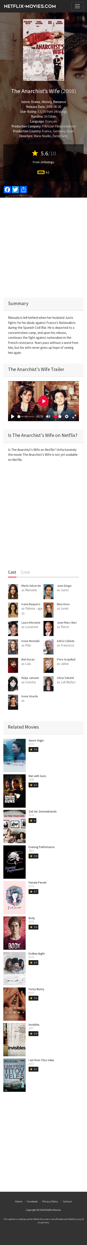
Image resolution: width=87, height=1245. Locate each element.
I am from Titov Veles (41, 1060)
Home (18, 1201)
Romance (59, 102)
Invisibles (34, 1025)
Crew (25, 572)
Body (32, 918)
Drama (35, 102)
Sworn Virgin (36, 740)
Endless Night (37, 954)
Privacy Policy (50, 1201)
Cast (12, 572)
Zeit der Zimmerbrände (42, 811)
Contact (67, 1201)
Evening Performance (41, 847)
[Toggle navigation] (77, 6)
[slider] (25, 416)
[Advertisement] (43, 247)
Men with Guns (37, 776)
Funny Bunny (36, 989)
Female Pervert (37, 882)
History (46, 102)
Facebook (32, 1201)
